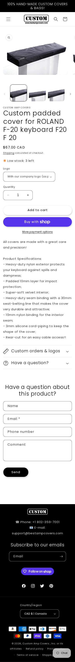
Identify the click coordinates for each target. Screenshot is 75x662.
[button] (8, 19)
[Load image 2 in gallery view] (37, 93)
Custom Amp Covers (35, 643)
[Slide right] (70, 94)
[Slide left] (4, 94)
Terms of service (27, 655)
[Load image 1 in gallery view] (18, 93)
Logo (6, 169)
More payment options (37, 232)
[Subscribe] (61, 556)
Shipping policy (52, 655)
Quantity (9, 187)
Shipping (8, 153)
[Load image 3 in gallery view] (56, 93)
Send (15, 472)
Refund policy (35, 648)
